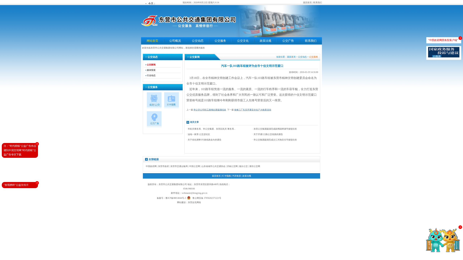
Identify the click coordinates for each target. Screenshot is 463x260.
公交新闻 (151, 64)
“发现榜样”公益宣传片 (16, 185)
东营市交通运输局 (179, 166)
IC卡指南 (226, 176)
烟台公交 (243, 166)
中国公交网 (194, 166)
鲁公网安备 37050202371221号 (206, 198)
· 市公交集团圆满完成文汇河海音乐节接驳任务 (274, 139)
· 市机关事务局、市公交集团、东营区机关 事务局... (210, 129)
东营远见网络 (194, 202)
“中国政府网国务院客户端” (443, 40)
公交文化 (243, 40)
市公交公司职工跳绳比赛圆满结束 (210, 110)
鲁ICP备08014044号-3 (175, 198)
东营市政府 (163, 166)
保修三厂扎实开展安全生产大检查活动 (252, 110)
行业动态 (151, 75)
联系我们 (317, 2)
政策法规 (265, 40)
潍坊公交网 (254, 166)
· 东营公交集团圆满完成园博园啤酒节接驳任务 (274, 129)
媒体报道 (151, 70)
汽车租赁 (236, 176)
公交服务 (220, 40)
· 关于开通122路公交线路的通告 (267, 134)
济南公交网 (232, 166)
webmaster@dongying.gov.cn (194, 193)
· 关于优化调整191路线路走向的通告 (203, 139)
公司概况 (175, 40)
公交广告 (288, 40)
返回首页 (307, 2)
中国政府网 (151, 166)
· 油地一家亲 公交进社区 (198, 134)
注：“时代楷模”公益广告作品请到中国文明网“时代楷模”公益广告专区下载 (20, 150)
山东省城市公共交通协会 (213, 166)
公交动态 (197, 40)
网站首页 (152, 40)
